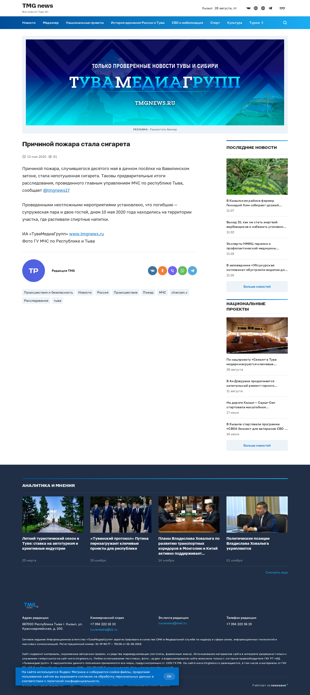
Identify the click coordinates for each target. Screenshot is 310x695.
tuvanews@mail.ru (172, 623)
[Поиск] (285, 22)
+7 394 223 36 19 (239, 624)
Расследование (36, 300)
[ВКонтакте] (152, 270)
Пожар (148, 292)
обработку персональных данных (124, 676)
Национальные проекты (85, 22)
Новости (29, 22)
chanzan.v (179, 292)
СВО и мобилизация (187, 22)
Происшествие (126, 292)
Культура (234, 22)
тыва (57, 300)
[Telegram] (192, 270)
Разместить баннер (163, 129)
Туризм (255, 22)
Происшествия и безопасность (48, 292)
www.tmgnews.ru (86, 233)
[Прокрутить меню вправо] (262, 22)
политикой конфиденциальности (73, 681)
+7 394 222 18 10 (103, 624)
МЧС (162, 292)
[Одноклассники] (162, 270)
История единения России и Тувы (138, 22)
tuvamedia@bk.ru (103, 629)
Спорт (215, 22)
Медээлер (51, 22)
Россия (102, 292)
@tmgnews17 (56, 190)
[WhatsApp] (182, 270)
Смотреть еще (277, 572)
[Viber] (172, 270)
